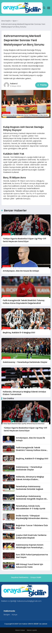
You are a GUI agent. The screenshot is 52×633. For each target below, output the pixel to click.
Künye (14, 614)
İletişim (7, 614)
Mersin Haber (20, 630)
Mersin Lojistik (32, 630)
